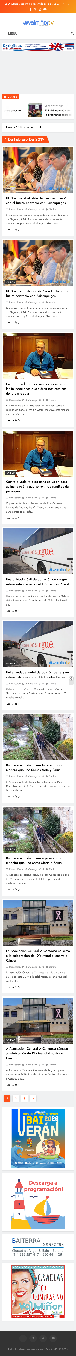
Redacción (15, 209)
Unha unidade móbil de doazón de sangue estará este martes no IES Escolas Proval (37, 674)
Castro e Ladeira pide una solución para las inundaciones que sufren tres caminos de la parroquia (36, 389)
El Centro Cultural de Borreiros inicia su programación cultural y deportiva (26, 3)
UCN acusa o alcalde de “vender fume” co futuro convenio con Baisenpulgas (37, 293)
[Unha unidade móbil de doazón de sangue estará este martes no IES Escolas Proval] (38, 644)
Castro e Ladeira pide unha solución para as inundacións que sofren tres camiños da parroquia (37, 486)
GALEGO (10, 282)
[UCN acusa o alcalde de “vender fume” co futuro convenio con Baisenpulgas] (38, 263)
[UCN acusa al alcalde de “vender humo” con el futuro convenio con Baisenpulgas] (38, 170)
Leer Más (11, 230)
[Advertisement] (38, 73)
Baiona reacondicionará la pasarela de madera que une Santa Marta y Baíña (34, 767)
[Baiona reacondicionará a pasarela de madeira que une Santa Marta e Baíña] (38, 830)
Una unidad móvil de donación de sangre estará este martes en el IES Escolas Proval (37, 581)
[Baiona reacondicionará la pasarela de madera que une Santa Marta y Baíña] (38, 737)
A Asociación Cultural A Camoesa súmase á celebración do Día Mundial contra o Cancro (37, 1053)
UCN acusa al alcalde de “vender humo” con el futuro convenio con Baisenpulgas (36, 200)
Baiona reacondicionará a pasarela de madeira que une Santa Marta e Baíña (34, 860)
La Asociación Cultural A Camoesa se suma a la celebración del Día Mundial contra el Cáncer (38, 955)
